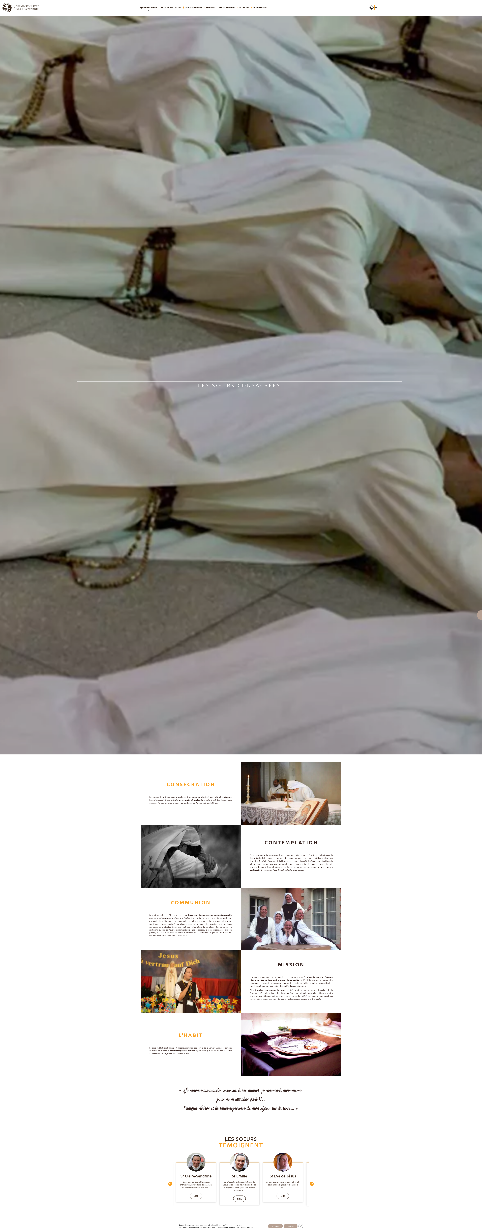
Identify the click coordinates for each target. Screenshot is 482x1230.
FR (376, 7)
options (250, 1227)
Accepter (275, 1226)
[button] (170, 1184)
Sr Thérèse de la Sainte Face (241, 1178)
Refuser (291, 1226)
